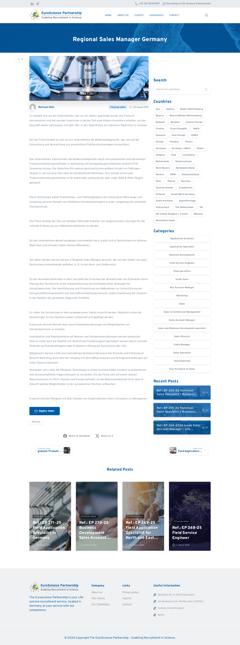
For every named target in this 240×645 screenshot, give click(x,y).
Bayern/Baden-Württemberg (186, 115)
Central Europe (194, 122)
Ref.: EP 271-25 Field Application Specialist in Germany (49, 530)
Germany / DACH (181, 148)
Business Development (182, 255)
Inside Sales (182, 279)
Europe (160, 141)
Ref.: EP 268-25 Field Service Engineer (187, 532)
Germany (36, 422)
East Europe (178, 135)
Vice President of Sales (182, 369)
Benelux (175, 122)
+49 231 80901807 (149, 3)
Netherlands (162, 161)
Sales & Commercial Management (182, 312)
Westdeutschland (165, 220)
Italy (173, 155)
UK (201, 207)
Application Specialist (182, 246)
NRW (173, 174)
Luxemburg (188, 155)
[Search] (206, 89)
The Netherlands (184, 207)
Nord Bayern (163, 168)
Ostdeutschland (190, 174)
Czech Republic (178, 128)
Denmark (161, 135)
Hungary (160, 155)
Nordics (160, 174)
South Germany (164, 200)
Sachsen (185, 181)
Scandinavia (185, 187)
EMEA (194, 135)
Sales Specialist (182, 352)
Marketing (182, 295)
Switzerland (162, 207)
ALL (158, 109)
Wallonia (198, 214)
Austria (170, 109)
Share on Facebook (79, 436)
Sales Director (182, 336)
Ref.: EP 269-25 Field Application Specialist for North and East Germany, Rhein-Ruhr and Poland (142, 530)
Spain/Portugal (187, 200)
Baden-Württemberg (191, 109)
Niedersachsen (183, 161)
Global (200, 148)
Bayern (160, 115)
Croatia (160, 128)
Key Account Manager (182, 287)
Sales (182, 304)
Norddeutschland (185, 168)
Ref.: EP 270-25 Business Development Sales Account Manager (94, 530)
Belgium (160, 122)
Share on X (107, 436)
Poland (171, 181)
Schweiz (160, 194)
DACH (196, 128)
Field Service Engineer (182, 263)
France (189, 141)
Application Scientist (182, 238)
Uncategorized (182, 361)
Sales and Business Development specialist (182, 328)
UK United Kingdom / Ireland (172, 214)
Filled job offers (182, 271)
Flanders (174, 141)
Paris (158, 181)
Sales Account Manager (182, 320)
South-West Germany (183, 194)
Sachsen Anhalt (164, 187)
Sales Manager (182, 344)
